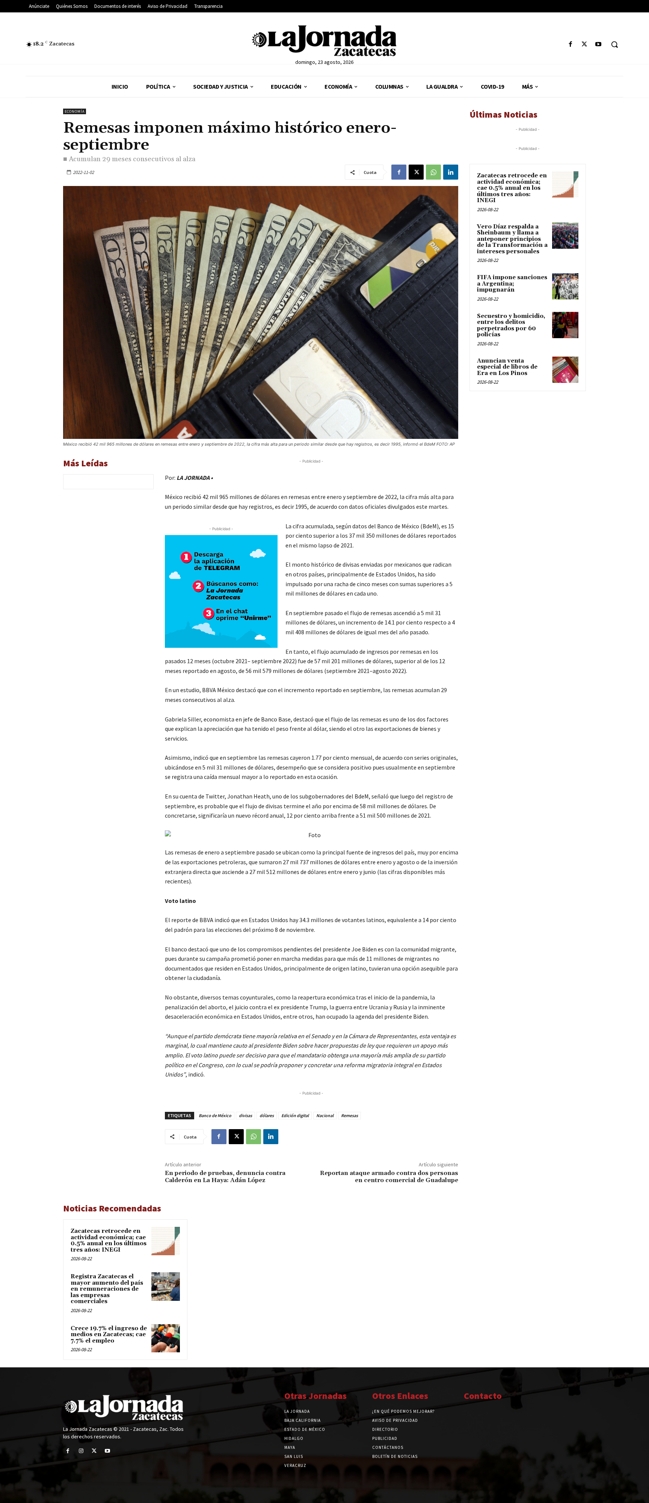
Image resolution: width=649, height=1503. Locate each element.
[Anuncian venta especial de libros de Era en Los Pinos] (565, 370)
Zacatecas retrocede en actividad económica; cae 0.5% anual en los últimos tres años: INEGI (108, 1241)
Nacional (325, 1115)
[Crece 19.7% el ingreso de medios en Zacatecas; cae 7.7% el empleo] (165, 1338)
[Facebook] (570, 44)
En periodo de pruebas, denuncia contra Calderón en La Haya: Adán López (225, 1176)
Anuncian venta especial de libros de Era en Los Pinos (507, 367)
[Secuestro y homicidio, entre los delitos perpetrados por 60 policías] (565, 325)
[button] (614, 44)
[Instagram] (81, 1451)
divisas (245, 1115)
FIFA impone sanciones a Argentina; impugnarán (512, 283)
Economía (75, 111)
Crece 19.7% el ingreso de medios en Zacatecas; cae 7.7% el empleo (109, 1334)
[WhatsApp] (433, 172)
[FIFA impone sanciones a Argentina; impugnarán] (565, 286)
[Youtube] (598, 44)
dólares (267, 1115)
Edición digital (295, 1115)
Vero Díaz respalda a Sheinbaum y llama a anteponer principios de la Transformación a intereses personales (512, 239)
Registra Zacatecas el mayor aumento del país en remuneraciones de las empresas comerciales (107, 1289)
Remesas (349, 1115)
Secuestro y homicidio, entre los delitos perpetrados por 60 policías (511, 326)
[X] (585, 44)
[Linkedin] (450, 172)
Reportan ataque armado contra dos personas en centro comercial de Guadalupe (389, 1176)
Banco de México (215, 1115)
